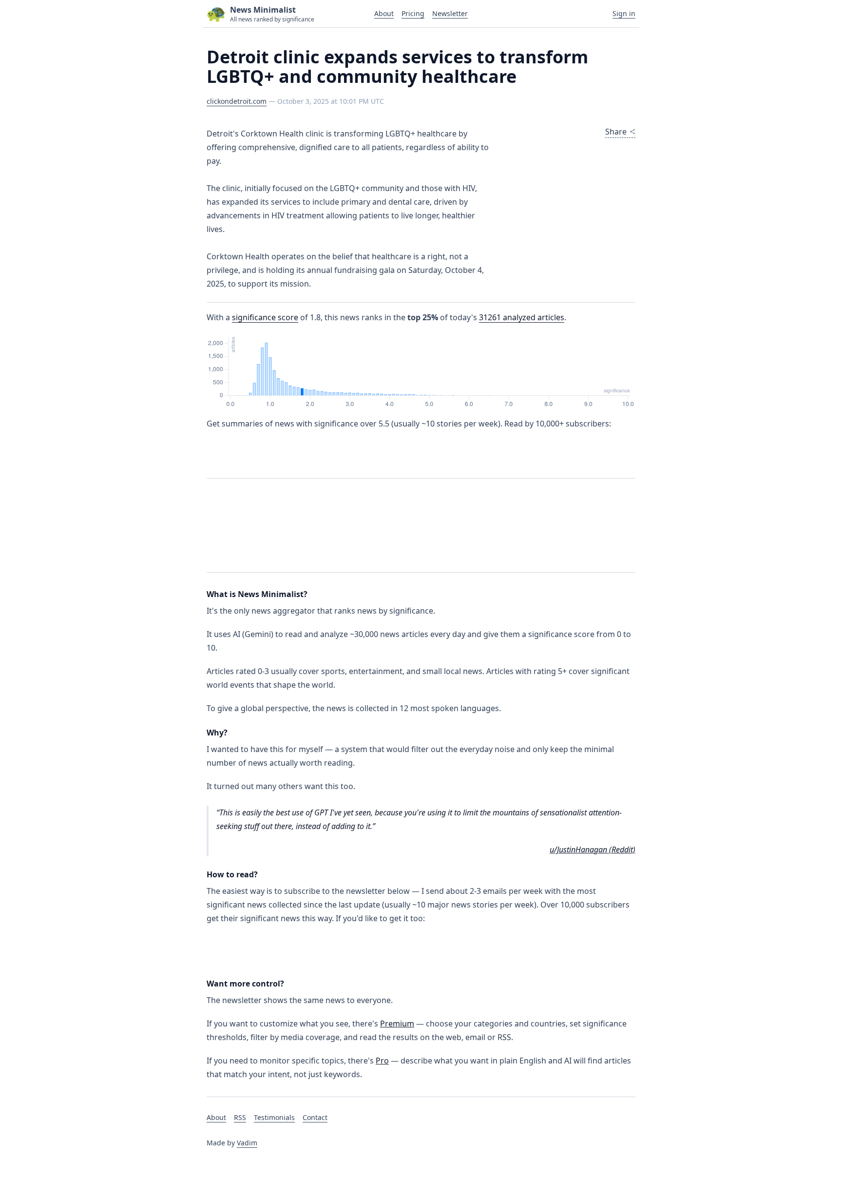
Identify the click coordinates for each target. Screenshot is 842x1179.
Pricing (413, 13)
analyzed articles (521, 317)
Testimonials (274, 1117)
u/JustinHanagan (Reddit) (592, 849)
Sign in (623, 13)
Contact (315, 1117)
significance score (265, 317)
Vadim (247, 1142)
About (384, 13)
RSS (240, 1117)
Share (616, 131)
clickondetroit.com (237, 101)
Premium (397, 1023)
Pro (382, 1060)
